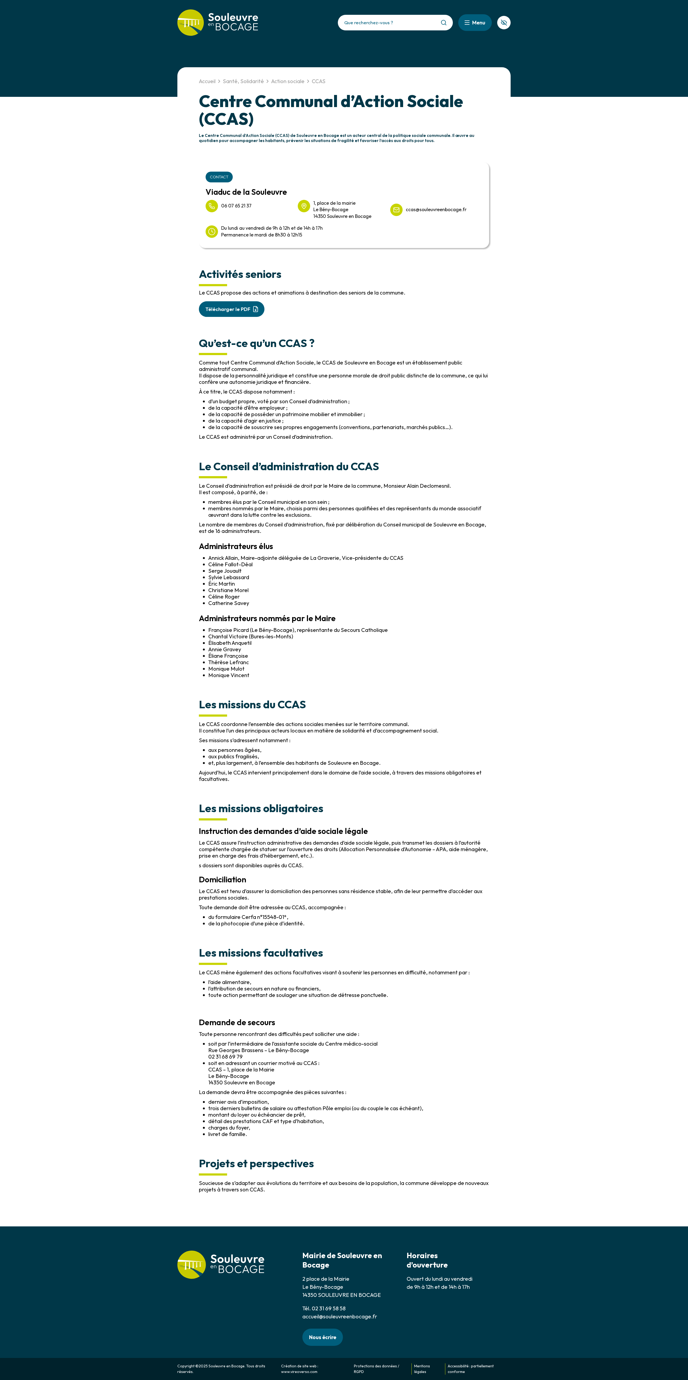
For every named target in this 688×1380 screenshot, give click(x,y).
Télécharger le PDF (227, 309)
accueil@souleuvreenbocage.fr (339, 1316)
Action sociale (287, 81)
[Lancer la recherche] (443, 22)
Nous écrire (322, 1337)
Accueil (207, 81)
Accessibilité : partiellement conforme (471, 1369)
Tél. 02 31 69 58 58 (324, 1308)
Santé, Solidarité (243, 81)
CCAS (318, 81)
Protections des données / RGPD (376, 1369)
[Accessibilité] (504, 22)
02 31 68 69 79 (225, 1056)
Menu (478, 22)
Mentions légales (422, 1369)
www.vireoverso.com (299, 1371)
